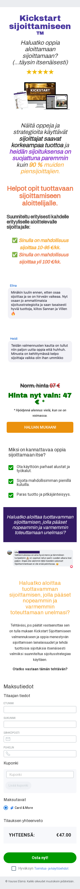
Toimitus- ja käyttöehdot (51, 868)
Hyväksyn (43, 868)
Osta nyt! (40, 857)
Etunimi (9, 703)
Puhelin (9, 747)
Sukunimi (10, 718)
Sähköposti (12, 732)
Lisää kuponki (18, 785)
